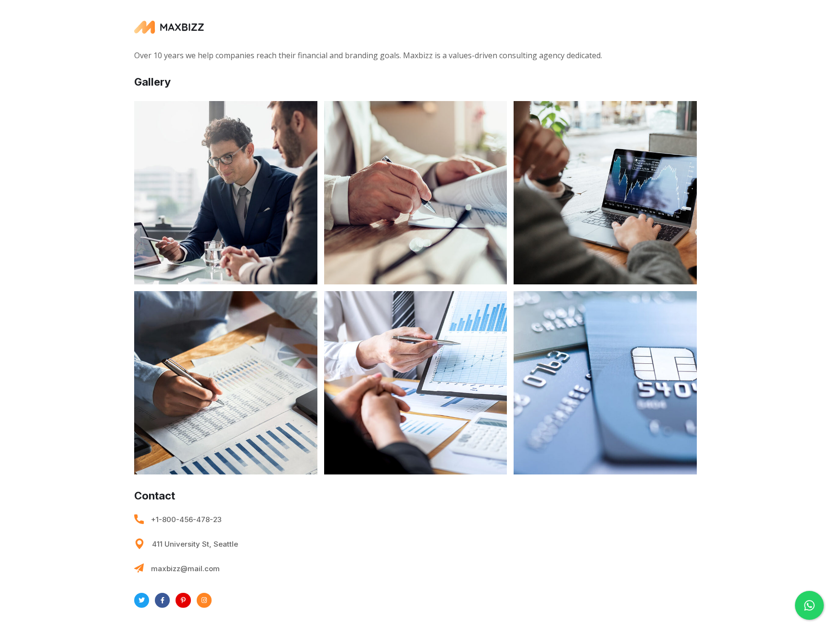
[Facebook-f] (162, 600)
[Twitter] (141, 600)
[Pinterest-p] (183, 600)
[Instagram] (204, 600)
